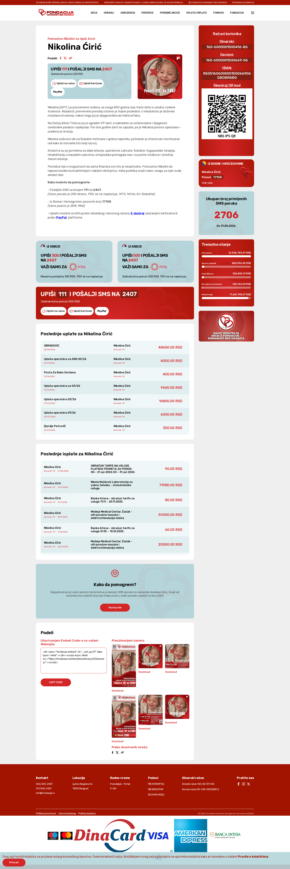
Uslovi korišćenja (67, 813)
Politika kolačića (87, 813)
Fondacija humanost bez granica (220, 813)
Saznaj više (115, 607)
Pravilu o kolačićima (253, 856)
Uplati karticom (93, 83)
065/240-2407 (44, 784)
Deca (94, 12)
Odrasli (109, 12)
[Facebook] (60, 58)
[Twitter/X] (65, 58)
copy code (56, 682)
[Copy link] (70, 58)
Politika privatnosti (46, 813)
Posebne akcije (170, 12)
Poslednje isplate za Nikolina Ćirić (77, 454)
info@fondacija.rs (45, 793)
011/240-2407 (44, 788)
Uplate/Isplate (196, 12)
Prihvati (14, 862)
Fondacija (237, 12)
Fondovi (218, 12)
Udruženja (127, 12)
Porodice (147, 12)
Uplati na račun (66, 83)
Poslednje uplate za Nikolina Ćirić (76, 333)
